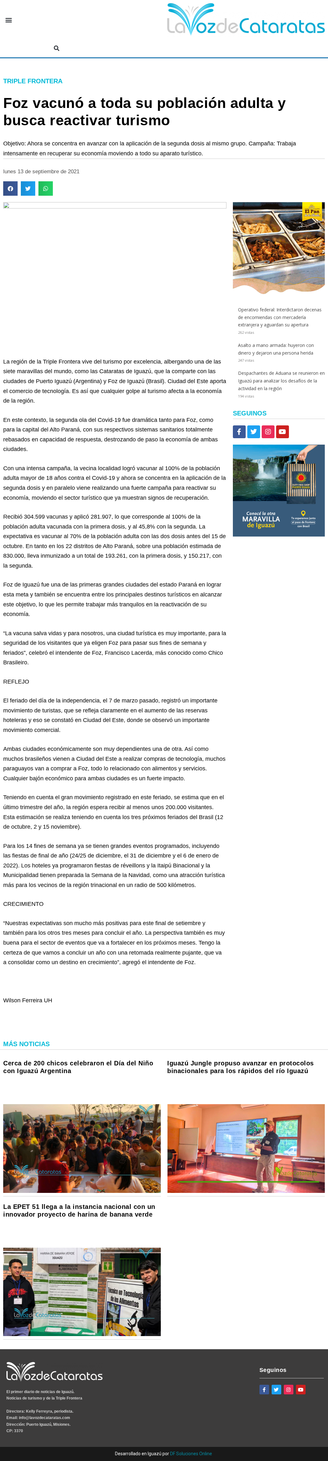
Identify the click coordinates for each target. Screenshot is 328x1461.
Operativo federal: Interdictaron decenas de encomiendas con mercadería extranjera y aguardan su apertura (280, 317)
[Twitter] (253, 431)
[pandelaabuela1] (279, 292)
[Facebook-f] (239, 431)
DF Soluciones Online (191, 1453)
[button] (8, 19)
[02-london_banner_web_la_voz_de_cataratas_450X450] (279, 535)
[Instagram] (268, 431)
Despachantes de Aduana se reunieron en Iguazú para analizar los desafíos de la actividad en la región (281, 380)
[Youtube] (282, 431)
